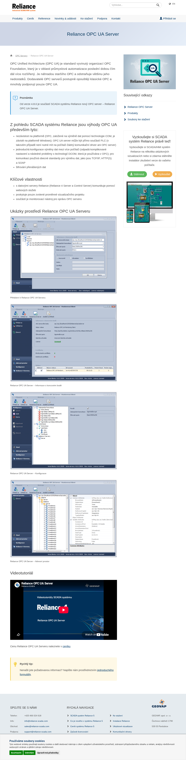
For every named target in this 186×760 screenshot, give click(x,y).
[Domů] (11, 56)
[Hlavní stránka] (23, 7)
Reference (44, 18)
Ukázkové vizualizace (123, 726)
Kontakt (115, 18)
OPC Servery (21, 56)
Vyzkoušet (163, 174)
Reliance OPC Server (140, 107)
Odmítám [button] (29, 752)
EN (173, 4)
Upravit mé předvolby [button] (48, 752)
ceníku (66, 646)
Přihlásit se (169, 18)
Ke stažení (87, 18)
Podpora (102, 18)
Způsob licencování (79, 732)
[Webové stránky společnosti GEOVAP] (159, 703)
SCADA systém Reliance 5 (82, 715)
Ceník (30, 18)
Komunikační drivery (122, 732)
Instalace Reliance (121, 721)
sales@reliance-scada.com (36, 726)
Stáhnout (138, 174)
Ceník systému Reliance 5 (82, 726)
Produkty (17, 18)
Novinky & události (65, 18)
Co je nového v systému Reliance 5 (86, 721)
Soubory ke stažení (139, 119)
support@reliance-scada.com (37, 732)
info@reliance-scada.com (36, 721)
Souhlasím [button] (16, 752)
